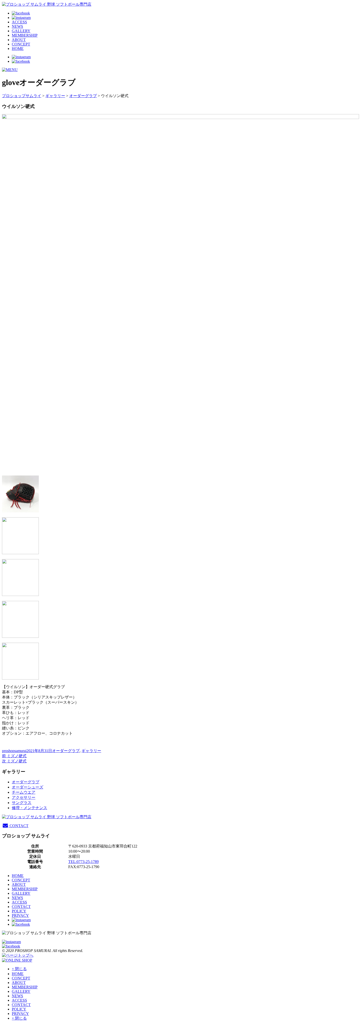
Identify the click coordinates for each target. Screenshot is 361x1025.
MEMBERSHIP (25, 35)
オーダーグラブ (83, 96)
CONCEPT (21, 44)
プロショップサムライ (21, 96)
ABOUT (19, 40)
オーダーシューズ (27, 787)
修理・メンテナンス (29, 808)
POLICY (19, 911)
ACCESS (19, 22)
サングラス (21, 803)
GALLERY (21, 31)
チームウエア (23, 792)
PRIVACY (20, 915)
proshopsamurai (14, 751)
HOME (18, 48)
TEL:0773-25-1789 (83, 862)
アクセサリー (23, 797)
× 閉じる (19, 969)
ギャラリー (55, 96)
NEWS (17, 26)
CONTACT (18, 826)
